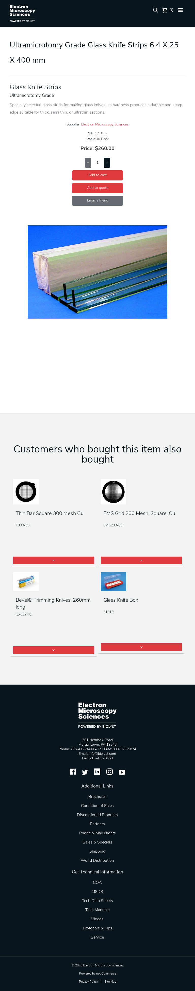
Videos (97, 919)
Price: (87, 148)
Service (97, 937)
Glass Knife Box (120, 600)
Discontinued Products (97, 815)
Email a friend (97, 201)
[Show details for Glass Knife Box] (141, 582)
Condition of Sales (97, 806)
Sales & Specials (97, 842)
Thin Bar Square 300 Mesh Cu (50, 513)
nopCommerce (106, 973)
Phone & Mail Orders (97, 833)
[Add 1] (107, 163)
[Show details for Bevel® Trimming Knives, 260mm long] (53, 582)
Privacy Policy (88, 981)
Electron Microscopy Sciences (104, 124)
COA (97, 883)
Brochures (97, 797)
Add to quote (97, 188)
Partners (97, 824)
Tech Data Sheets (97, 901)
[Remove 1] (88, 163)
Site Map (110, 981)
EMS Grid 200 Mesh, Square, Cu (139, 513)
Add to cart (97, 175)
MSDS (97, 892)
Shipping (97, 852)
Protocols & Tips (97, 928)
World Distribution (97, 861)
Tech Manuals (97, 910)
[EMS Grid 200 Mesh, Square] (141, 492)
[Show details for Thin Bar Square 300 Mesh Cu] (53, 492)
